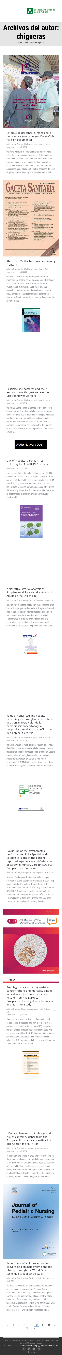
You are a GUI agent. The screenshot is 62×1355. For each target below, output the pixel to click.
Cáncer (23, 1009)
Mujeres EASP (43, 144)
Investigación (33, 144)
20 (37, 1325)
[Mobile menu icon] (4, 11)
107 (27, 1328)
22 (49, 1325)
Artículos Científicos (13, 144)
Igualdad (24, 144)
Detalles (35, 91)
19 (31, 1325)
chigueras (31, 36)
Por (11, 147)
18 (25, 1325)
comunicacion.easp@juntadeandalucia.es (39, 1345)
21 (43, 1325)
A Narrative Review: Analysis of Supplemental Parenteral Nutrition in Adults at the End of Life (29, 592)
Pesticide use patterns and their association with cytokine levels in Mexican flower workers (27, 392)
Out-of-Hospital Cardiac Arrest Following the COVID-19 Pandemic (27, 462)
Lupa (27, 91)
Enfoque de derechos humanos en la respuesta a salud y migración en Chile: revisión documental (30, 136)
